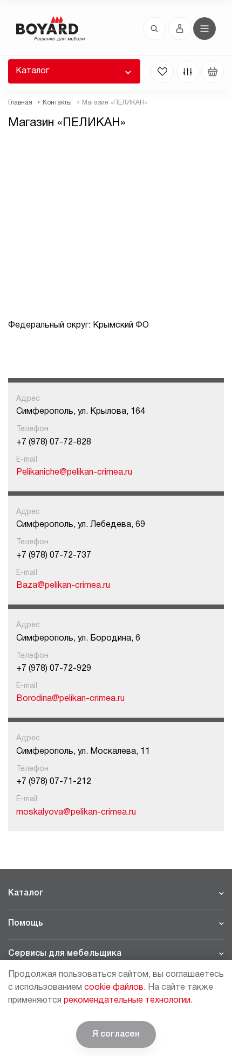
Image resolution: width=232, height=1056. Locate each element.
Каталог (32, 71)
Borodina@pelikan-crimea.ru (70, 699)
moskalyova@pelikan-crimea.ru (76, 812)
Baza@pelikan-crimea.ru (63, 585)
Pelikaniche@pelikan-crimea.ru (74, 472)
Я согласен (116, 1034)
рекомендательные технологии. (128, 1000)
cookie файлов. (115, 987)
